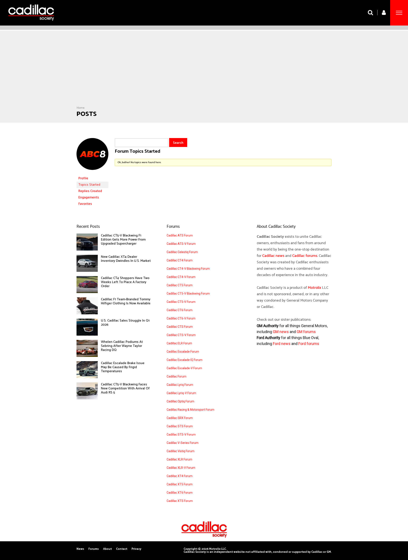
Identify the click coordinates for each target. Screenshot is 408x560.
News (80, 549)
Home (80, 107)
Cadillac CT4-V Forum (181, 277)
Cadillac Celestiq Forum (182, 252)
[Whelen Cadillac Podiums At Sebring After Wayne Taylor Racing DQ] (87, 356)
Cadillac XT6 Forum (180, 492)
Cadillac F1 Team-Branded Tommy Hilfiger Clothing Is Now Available (125, 301)
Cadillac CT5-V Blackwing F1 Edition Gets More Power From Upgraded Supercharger (123, 240)
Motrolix (314, 288)
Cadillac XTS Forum (180, 501)
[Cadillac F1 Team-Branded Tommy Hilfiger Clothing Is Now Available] (87, 313)
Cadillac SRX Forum (180, 418)
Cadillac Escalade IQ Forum (185, 360)
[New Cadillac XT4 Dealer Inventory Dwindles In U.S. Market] (87, 271)
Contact (121, 549)
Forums (93, 549)
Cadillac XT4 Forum (180, 476)
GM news (281, 331)
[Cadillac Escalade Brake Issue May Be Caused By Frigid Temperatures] (87, 377)
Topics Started (89, 185)
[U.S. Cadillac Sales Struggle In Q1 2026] (87, 334)
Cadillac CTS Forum (180, 326)
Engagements (88, 197)
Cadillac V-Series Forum (182, 443)
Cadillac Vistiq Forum (180, 451)
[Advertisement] (204, 74)
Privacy (136, 549)
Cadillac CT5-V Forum (181, 302)
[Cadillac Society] (31, 24)
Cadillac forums (304, 256)
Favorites (85, 204)
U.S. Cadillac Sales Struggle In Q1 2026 (125, 323)
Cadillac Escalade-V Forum (184, 368)
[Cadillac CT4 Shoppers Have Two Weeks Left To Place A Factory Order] (87, 292)
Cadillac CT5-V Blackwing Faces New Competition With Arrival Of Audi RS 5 (125, 388)
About (107, 549)
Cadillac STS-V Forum (181, 434)
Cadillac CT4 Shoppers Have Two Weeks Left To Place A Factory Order (125, 282)
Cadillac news (273, 256)
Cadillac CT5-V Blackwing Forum (188, 293)
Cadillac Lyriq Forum (180, 384)
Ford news (281, 343)
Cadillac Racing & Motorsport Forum (190, 409)
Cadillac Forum (176, 376)
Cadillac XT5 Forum (180, 484)
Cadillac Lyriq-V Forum (181, 393)
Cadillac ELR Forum (179, 343)
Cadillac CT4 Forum (180, 260)
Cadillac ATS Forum (180, 235)
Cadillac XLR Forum (179, 459)
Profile (83, 178)
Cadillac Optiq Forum (180, 401)
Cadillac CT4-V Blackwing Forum (188, 268)
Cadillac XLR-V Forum (181, 467)
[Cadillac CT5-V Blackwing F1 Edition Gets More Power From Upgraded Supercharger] (87, 249)
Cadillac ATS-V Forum (181, 243)
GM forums (306, 331)
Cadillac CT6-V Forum (181, 318)
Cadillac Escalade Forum (183, 351)
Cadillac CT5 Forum (180, 285)
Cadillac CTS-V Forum (181, 335)
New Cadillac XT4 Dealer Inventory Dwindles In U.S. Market (126, 259)
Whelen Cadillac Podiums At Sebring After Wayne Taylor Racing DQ (122, 346)
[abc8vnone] (92, 173)
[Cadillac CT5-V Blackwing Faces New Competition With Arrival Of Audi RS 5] (87, 398)
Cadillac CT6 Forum (180, 310)
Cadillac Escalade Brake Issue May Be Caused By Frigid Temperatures (122, 367)
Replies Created (90, 191)
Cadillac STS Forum (180, 426)
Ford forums (308, 343)
